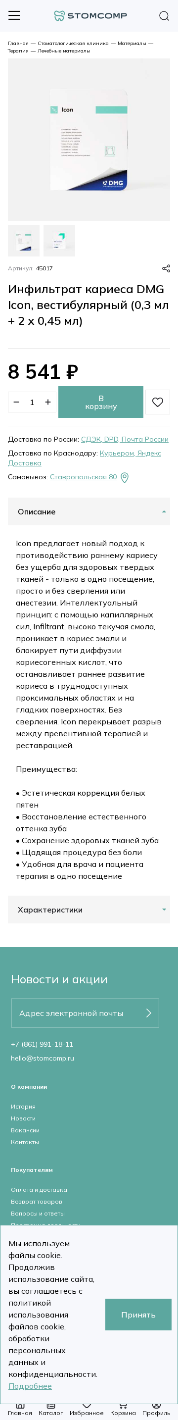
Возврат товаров (36, 1201)
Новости (23, 1118)
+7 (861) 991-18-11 (42, 1044)
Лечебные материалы (64, 51)
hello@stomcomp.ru (42, 1058)
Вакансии (25, 1130)
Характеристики (50, 909)
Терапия (18, 51)
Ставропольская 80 (83, 476)
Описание (36, 511)
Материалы (132, 43)
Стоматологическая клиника (73, 43)
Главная (18, 43)
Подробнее (30, 1386)
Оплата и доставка (39, 1189)
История (23, 1106)
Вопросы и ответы (38, 1213)
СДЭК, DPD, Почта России (125, 439)
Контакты (25, 1142)
